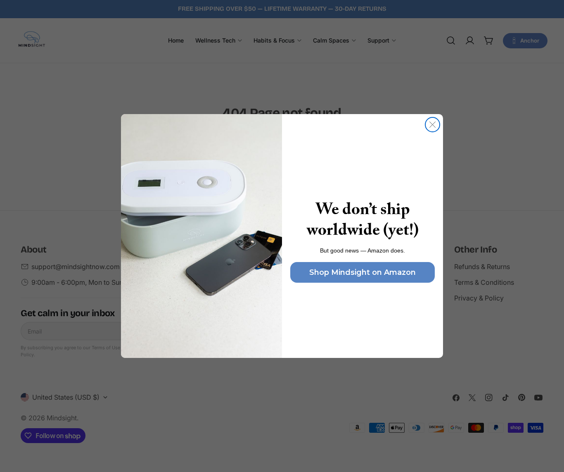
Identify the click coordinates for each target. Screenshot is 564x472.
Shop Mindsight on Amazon (362, 272)
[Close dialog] (432, 124)
